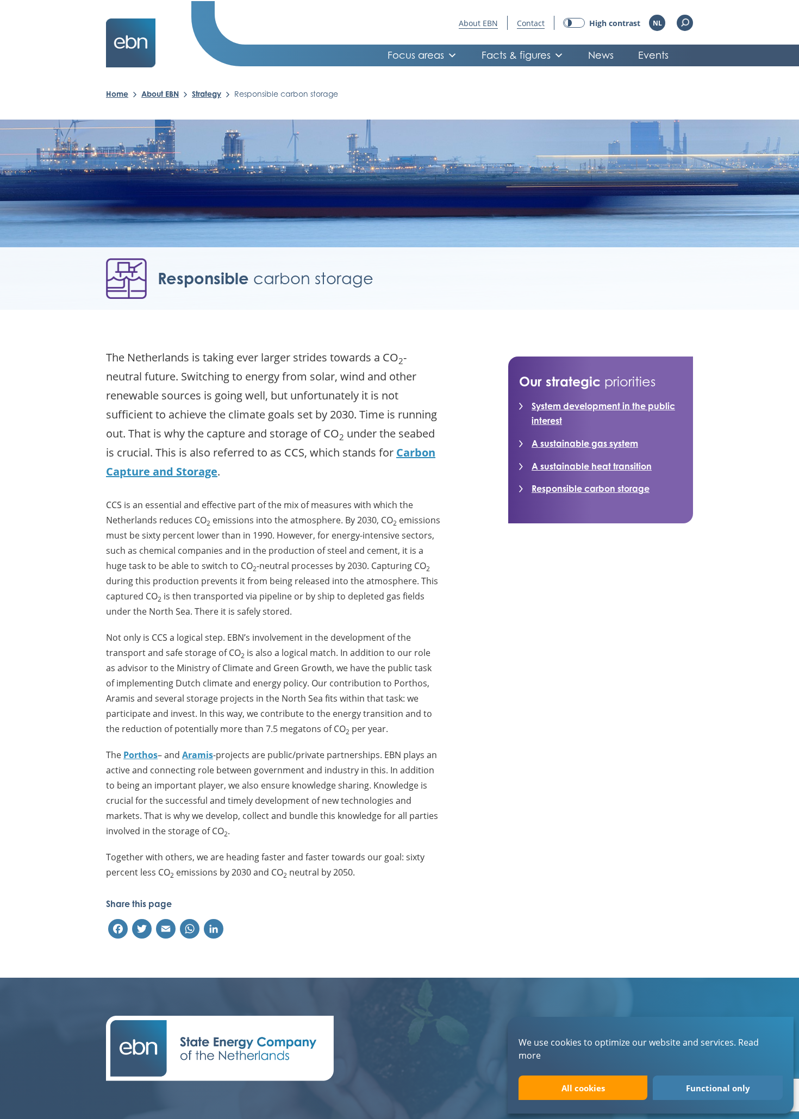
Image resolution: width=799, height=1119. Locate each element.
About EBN (478, 23)
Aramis (197, 755)
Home (117, 93)
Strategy (206, 93)
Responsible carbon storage (591, 488)
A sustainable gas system (585, 443)
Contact (531, 23)
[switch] (601, 23)
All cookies (583, 1088)
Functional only (718, 1088)
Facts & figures (516, 55)
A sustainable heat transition (592, 466)
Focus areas (416, 55)
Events (653, 55)
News (601, 55)
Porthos (140, 755)
